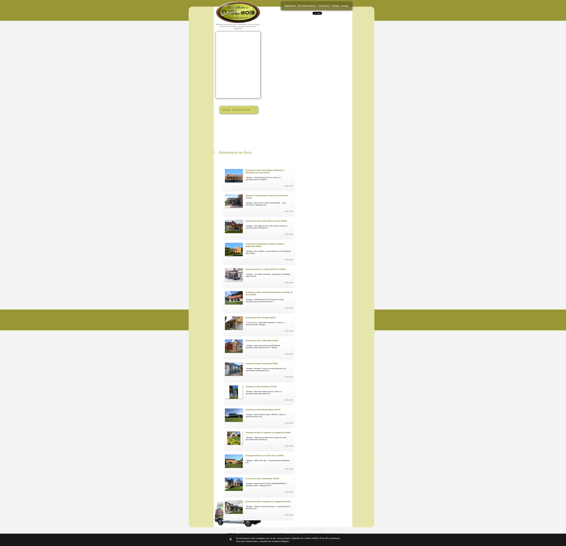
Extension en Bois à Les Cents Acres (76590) (265, 456)
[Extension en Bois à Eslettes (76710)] (234, 398)
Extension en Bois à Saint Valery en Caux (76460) (266, 221)
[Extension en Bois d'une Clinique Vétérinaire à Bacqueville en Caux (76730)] (234, 182)
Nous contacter (236, 109)
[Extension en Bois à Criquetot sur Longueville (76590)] (234, 444)
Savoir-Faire (324, 6)
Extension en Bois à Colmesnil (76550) (262, 364)
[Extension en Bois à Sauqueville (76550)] (234, 490)
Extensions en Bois (235, 152)
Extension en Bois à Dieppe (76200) (260, 318)
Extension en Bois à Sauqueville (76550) (262, 479)
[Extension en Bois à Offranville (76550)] (234, 352)
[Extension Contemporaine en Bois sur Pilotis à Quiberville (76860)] (234, 255)
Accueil (345, 6)
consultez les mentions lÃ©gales (274, 541)
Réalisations (290, 6)
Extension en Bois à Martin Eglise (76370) (263, 410)
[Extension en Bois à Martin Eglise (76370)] (234, 421)
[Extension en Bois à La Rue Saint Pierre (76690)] (234, 281)
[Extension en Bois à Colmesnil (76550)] (234, 375)
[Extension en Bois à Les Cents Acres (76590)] (234, 467)
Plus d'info (289, 186)
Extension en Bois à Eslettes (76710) (261, 387)
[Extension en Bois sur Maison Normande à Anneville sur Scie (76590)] (234, 304)
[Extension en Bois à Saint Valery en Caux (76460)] (234, 232)
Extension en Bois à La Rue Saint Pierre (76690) (266, 269)
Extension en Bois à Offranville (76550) (262, 341)
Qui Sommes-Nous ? (307, 6)
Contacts (336, 6)
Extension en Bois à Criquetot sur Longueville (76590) (268, 433)
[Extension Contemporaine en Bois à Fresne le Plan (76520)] (234, 207)
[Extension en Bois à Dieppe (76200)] (234, 329)
